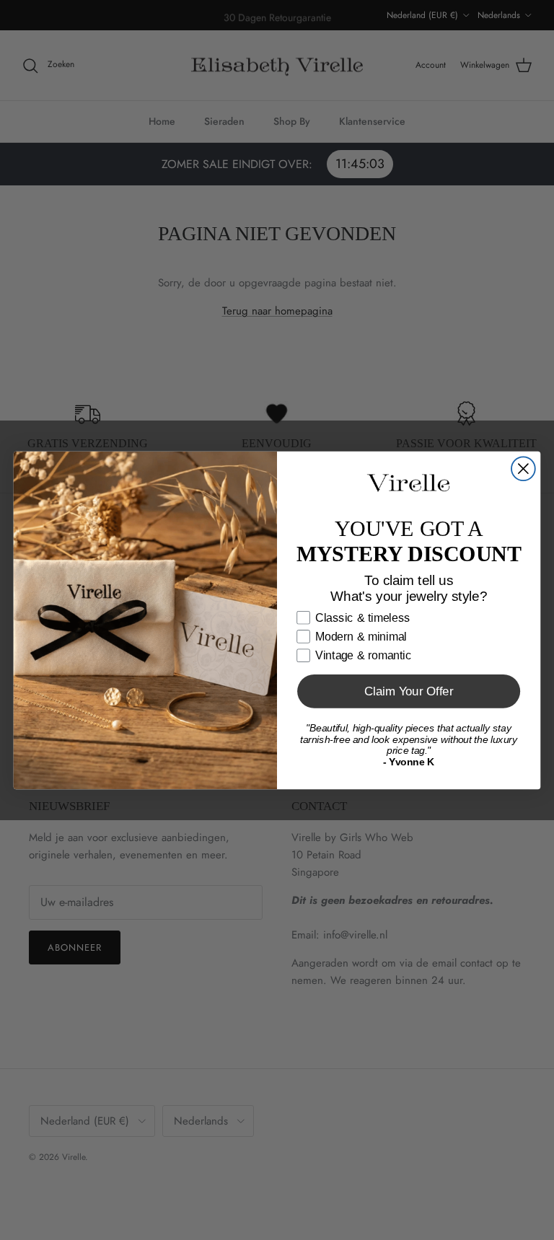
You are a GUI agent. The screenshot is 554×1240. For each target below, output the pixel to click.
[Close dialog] (523, 468)
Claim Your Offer (409, 691)
